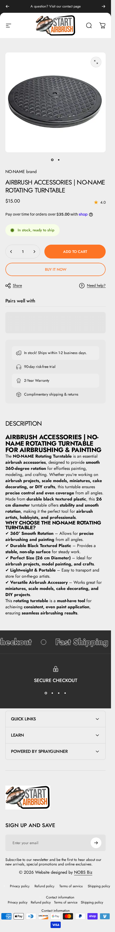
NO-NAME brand (21, 172)
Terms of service (71, 886)
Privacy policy (20, 886)
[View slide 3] (59, 693)
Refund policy (44, 886)
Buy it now (55, 269)
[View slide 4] (65, 693)
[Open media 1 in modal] (96, 62)
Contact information (60, 897)
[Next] (103, 6)
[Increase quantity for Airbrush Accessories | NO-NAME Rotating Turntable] (34, 251)
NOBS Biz (83, 872)
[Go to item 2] (59, 160)
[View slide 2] (52, 693)
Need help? (96, 285)
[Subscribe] (96, 842)
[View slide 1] (46, 693)
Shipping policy (99, 886)
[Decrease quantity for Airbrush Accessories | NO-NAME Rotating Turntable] (11, 251)
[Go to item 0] (52, 160)
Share (17, 285)
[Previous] (7, 6)
